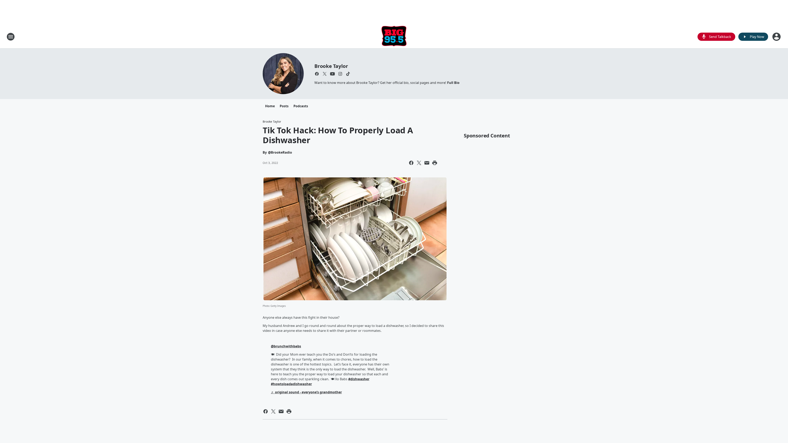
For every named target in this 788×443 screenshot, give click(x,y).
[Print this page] (435, 163)
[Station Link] (394, 36)
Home (270, 106)
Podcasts (300, 106)
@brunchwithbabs (286, 346)
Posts (284, 106)
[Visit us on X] (324, 73)
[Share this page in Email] (427, 163)
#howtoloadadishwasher (291, 384)
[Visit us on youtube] (332, 73)
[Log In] (776, 37)
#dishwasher (358, 379)
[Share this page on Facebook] (411, 163)
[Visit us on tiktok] (348, 73)
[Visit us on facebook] (316, 73)
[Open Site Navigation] (11, 37)
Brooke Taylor (331, 66)
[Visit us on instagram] (340, 73)
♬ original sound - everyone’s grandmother (306, 392)
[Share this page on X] (419, 163)
